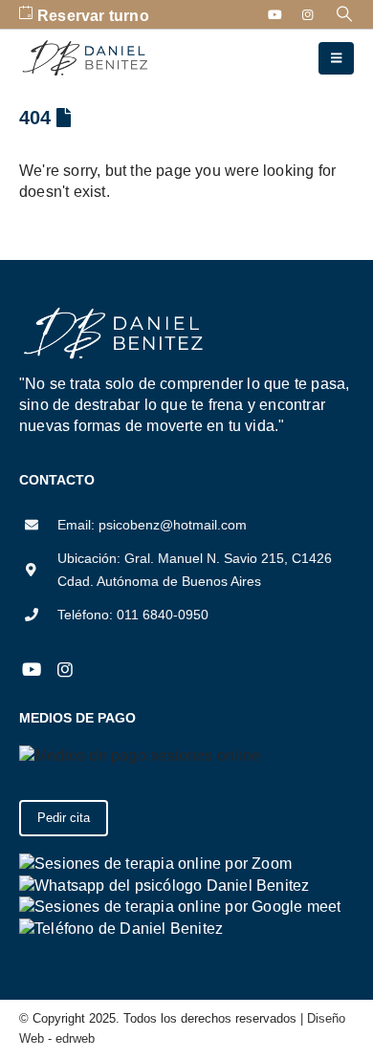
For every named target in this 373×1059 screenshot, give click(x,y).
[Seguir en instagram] (65, 670)
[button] (345, 14)
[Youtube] (275, 14)
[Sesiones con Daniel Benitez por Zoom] (155, 862)
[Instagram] (308, 14)
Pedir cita (63, 817)
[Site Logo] (86, 58)
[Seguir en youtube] (31, 670)
